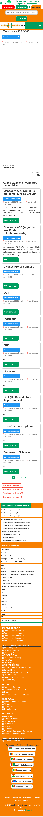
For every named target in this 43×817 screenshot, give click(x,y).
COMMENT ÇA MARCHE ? (13, 738)
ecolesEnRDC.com (24, 781)
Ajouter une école (8, 7)
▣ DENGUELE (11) (10, 655)
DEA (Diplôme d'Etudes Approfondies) (13, 586)
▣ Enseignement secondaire (13, 635)
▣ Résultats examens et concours (15, 733)
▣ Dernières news (9, 721)
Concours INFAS (6, 580)
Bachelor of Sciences (8, 556)
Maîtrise (3, 611)
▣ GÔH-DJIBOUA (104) (11, 657)
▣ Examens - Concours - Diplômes (15, 694)
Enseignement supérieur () (10, 534)
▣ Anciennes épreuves (11, 687)
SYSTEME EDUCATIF (11, 628)
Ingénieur (4, 602)
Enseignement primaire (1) (12, 485)
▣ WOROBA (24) (9, 675)
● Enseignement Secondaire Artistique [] (16, 528)
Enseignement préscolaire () (10, 510)
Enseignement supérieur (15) (12, 497)
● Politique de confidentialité (22, 798)
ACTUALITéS (7, 713)
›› (29, 477)
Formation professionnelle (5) (13, 493)
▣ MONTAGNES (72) (10, 665)
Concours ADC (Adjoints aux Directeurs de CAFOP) (17, 574)
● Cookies (8, 798)
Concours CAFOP (6, 577)
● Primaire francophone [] (11, 516)
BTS (2, 565)
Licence (3, 605)
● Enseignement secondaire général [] (16, 522)
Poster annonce (22, 7)
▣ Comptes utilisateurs (11, 741)
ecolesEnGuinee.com (24, 765)
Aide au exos (36, 7)
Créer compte (31, 3)
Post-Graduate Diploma (8, 620)
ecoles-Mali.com (24, 770)
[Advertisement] (21, 72)
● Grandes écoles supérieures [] (14, 540)
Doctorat (4, 596)
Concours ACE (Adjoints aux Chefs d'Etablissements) (18, 571)
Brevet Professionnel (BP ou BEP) (11, 562)
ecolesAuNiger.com (23, 776)
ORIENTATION (8, 699)
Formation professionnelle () (10, 531)
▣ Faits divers (7, 723)
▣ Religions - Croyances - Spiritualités (17, 731)
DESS (3, 589)
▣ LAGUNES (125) (9, 662)
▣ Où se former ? (9, 706)
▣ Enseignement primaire (12, 633)
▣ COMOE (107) (8, 652)
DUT (2, 599)
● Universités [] (8, 537)
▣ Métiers (6, 704)
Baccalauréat (5, 550)
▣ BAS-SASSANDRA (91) (12, 650)
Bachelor (4, 553)
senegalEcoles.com (23, 786)
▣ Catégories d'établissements (14, 689)
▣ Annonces (7, 716)
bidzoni (28, 810)
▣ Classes (6, 692)
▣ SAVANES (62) (9, 670)
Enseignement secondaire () (11, 519)
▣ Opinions (6, 726)
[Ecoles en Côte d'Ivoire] (12, 25)
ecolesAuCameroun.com (23, 754)
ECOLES (5, 684)
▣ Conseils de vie (9, 709)
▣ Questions (7, 728)
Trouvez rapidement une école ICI (16, 505)
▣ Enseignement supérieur (12, 640)
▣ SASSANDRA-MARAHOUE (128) (16, 667)
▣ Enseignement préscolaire (13, 630)
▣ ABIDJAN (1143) (9, 648)
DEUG (3, 592)
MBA (2, 617)
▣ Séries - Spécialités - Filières (14, 701)
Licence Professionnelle (8, 608)
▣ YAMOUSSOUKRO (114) (13, 677)
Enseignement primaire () (10, 513)
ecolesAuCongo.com (24, 759)
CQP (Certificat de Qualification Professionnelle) (16, 583)
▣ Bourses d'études (10, 719)
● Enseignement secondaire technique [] (16, 525)
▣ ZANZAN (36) (8, 680)
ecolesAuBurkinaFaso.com (23, 748)
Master (3, 614)
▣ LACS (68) (7, 660)
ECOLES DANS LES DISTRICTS (15, 645)
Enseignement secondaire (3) (12, 489)
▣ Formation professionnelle (13, 638)
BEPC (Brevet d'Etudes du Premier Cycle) (14, 559)
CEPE (3, 568)
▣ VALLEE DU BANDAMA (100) (15, 672)
